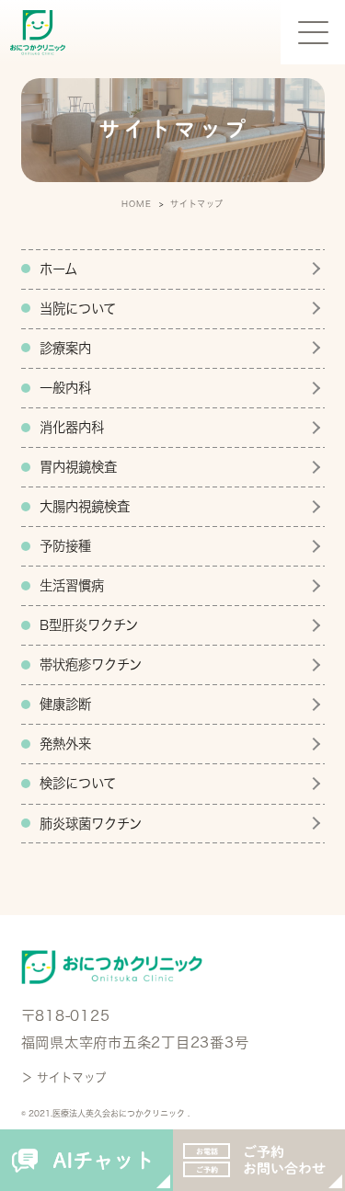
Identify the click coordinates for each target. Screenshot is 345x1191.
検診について (78, 783)
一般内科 (65, 388)
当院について (78, 308)
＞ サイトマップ (64, 1077)
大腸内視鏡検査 (85, 506)
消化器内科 (72, 427)
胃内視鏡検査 (78, 467)
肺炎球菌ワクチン (91, 823)
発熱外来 (65, 743)
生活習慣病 (72, 585)
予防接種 (65, 546)
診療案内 (65, 348)
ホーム (58, 269)
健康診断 (65, 704)
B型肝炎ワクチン (89, 625)
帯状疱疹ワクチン (91, 664)
